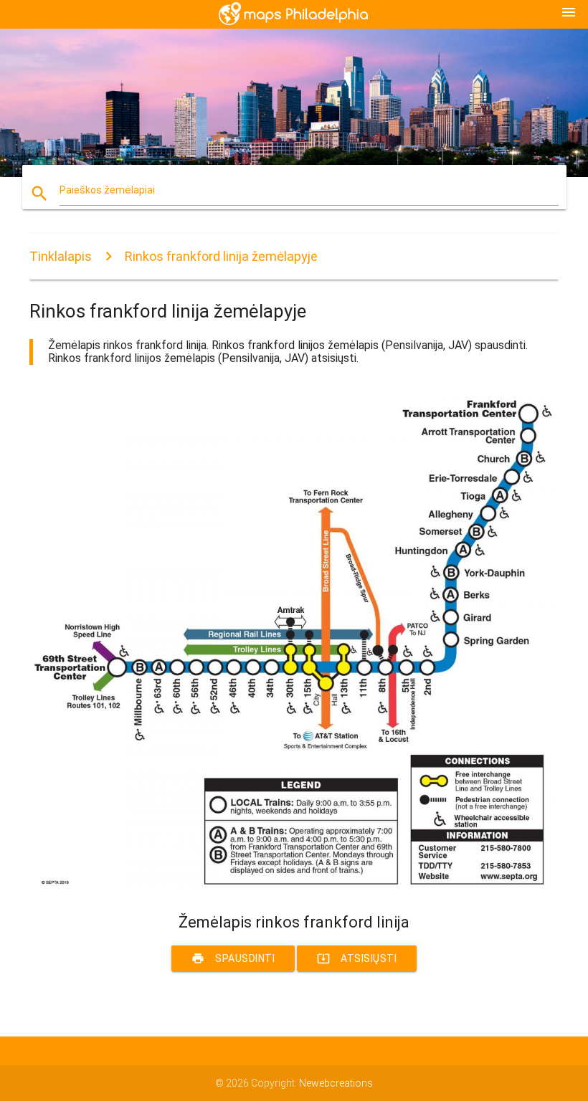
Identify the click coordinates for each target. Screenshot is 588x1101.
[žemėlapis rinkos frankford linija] (294, 888)
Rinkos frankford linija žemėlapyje (221, 256)
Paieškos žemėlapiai (107, 190)
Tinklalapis (60, 256)
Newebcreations (336, 1083)
